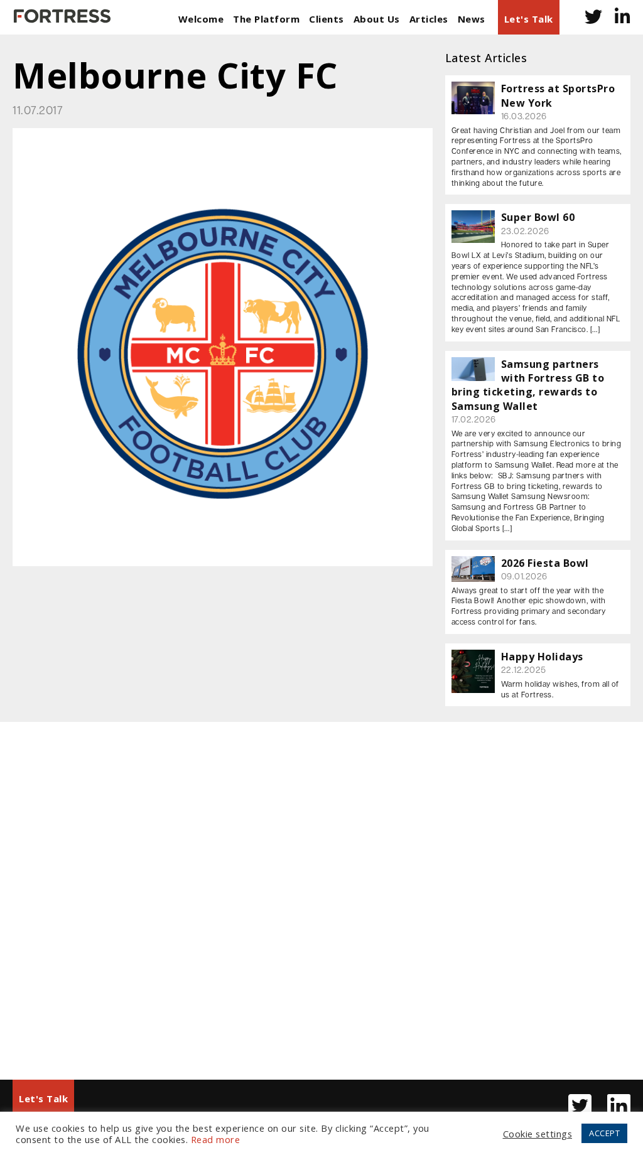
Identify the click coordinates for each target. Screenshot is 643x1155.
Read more (215, 1139)
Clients (326, 19)
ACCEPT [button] (604, 1133)
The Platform (266, 19)
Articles (428, 19)
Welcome (201, 19)
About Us (377, 19)
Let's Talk (528, 19)
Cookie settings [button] (538, 1133)
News (471, 19)
